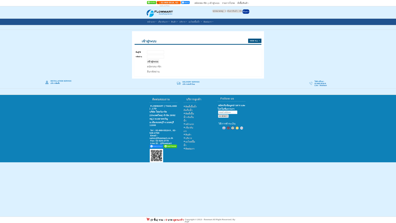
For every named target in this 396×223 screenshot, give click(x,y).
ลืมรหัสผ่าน (153, 71)
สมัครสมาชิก (200, 3)
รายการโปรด (228, 3)
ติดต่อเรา (208, 22)
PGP (187, 222)
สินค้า (173, 22)
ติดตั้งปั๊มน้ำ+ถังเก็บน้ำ (189, 117)
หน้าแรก (151, 22)
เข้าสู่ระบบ (214, 3)
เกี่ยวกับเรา (163, 22)
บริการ (182, 22)
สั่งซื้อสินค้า (242, 3)
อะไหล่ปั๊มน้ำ (194, 22)
